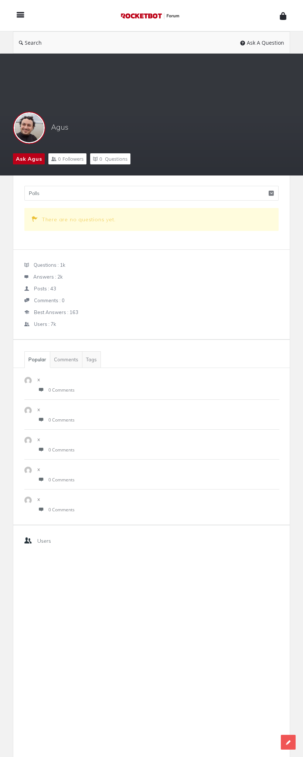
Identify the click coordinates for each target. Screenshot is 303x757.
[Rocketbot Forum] (154, 15)
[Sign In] (283, 15)
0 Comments (61, 390)
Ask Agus (29, 159)
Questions (113, 159)
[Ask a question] (288, 742)
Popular (37, 359)
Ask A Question (265, 42)
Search (33, 42)
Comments (66, 359)
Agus (59, 127)
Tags (91, 359)
